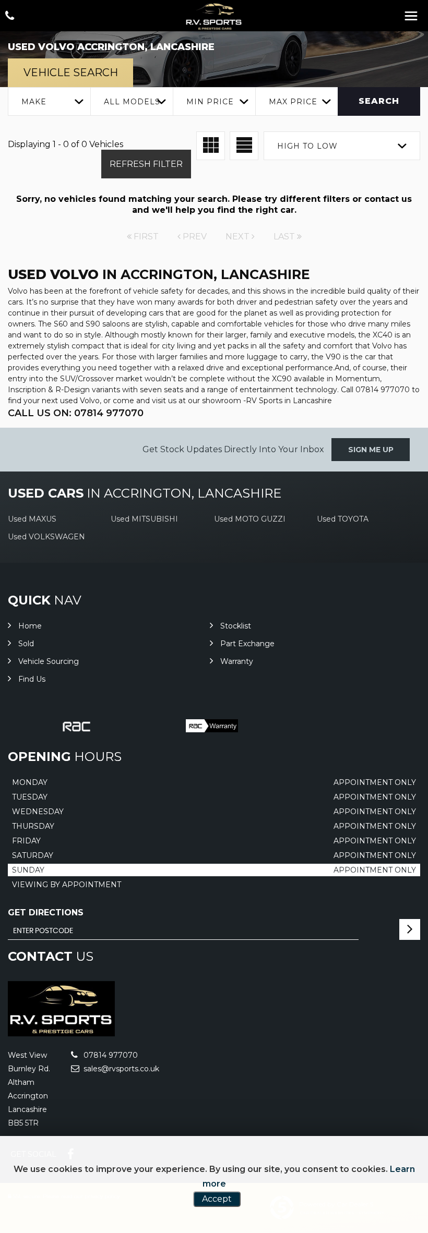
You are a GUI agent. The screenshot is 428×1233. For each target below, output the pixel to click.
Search (379, 101)
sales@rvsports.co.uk (120, 1068)
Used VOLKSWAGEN (46, 536)
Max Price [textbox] (293, 101)
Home (30, 626)
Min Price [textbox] (210, 101)
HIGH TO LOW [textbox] (307, 146)
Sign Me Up (371, 449)
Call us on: (76, 413)
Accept (217, 1199)
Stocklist (235, 626)
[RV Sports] (214, 16)
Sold (26, 643)
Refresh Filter (146, 164)
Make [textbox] (33, 101)
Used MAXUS (32, 519)
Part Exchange (247, 643)
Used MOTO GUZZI (250, 519)
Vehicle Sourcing (48, 661)
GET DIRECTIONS (46, 912)
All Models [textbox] (132, 101)
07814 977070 (109, 1055)
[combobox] (49, 101)
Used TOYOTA (342, 519)
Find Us (31, 679)
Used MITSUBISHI (144, 519)
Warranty (236, 661)
